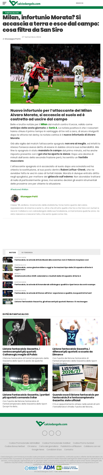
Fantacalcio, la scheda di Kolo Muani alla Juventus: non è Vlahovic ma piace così (52, 260)
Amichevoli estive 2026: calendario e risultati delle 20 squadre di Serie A (48, 276)
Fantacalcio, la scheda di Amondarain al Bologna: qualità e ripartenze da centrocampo (55, 284)
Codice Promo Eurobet (83, 443)
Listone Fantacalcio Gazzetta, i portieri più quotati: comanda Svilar (26, 396)
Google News (38, 449)
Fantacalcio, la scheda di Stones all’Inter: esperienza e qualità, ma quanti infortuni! (53, 293)
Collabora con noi (92, 446)
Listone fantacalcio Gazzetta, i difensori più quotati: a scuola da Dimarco (73, 351)
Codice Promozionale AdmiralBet (24, 443)
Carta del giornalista (48, 446)
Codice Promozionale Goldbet (56, 443)
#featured (15, 189)
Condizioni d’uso (54, 449)
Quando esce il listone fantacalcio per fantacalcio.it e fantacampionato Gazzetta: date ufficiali (76, 397)
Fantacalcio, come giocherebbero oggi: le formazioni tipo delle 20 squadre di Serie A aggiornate (54, 268)
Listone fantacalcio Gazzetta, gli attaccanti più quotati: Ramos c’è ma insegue (51, 301)
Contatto (68, 449)
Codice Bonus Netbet (15, 446)
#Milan (24, 189)
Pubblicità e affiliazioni (71, 446)
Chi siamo (32, 446)
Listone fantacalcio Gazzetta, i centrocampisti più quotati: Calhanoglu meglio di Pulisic (21, 351)
